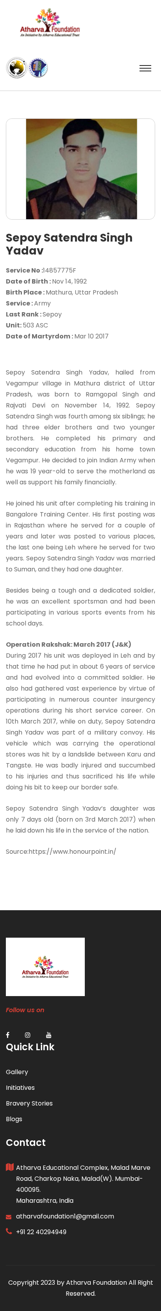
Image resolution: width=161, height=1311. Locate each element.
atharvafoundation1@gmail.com (65, 1216)
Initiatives (20, 1087)
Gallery (17, 1071)
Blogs (14, 1119)
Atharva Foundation (96, 1282)
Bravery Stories (29, 1103)
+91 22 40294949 (41, 1231)
